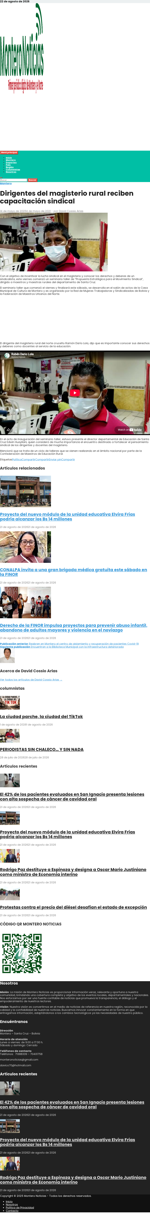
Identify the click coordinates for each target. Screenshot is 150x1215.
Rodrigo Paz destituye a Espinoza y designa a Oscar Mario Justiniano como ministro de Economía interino (73, 872)
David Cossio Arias (71, 211)
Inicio (9, 157)
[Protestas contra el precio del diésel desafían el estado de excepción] (10, 899)
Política (17, 459)
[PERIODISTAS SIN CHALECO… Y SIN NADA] (10, 741)
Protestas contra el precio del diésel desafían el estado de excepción (73, 907)
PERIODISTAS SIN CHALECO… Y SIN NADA (42, 749)
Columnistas (13, 169)
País (8, 164)
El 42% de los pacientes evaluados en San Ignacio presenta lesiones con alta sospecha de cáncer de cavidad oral (72, 797)
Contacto (12, 1211)
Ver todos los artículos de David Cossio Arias (31, 680)
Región (10, 167)
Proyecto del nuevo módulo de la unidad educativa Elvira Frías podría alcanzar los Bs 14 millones (67, 516)
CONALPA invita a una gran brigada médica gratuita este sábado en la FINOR (73, 572)
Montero (11, 160)
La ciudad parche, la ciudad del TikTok (41, 716)
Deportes (11, 162)
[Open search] (1, 177)
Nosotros (11, 171)
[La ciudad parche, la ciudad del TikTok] (10, 708)
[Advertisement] (75, 130)
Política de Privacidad (20, 1207)
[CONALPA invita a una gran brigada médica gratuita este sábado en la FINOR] (25, 562)
